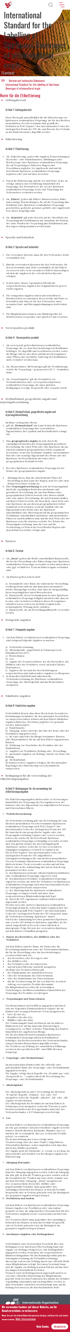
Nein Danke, (42, 1326)
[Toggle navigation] (62, 4)
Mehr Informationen (26, 1319)
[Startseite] (9, 5)
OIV (3, 80)
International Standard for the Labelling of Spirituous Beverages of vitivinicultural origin (32, 86)
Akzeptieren (60, 1326)
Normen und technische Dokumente (27, 81)
